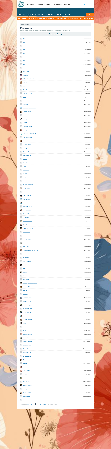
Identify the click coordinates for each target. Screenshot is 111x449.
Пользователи (36, 30)
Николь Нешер (26, 370)
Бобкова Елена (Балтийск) (29, 78)
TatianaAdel (26, 181)
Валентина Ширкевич (28, 228)
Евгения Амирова (27, 348)
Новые (30, 30)
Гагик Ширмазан (27, 217)
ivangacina (25, 173)
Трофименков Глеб (27, 385)
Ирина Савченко (27, 312)
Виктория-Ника (26, 396)
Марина (25, 159)
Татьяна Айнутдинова (28, 202)
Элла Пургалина (27, 388)
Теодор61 (25, 330)
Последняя (44, 404)
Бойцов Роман (26, 71)
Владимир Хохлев (27, 93)
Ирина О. (25, 323)
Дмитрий (25, 104)
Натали (25, 378)
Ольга (24, 192)
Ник (24, 115)
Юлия (24, 97)
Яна (24, 235)
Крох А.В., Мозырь (27, 261)
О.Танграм (25, 119)
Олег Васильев (26, 232)
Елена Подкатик (27, 392)
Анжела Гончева (27, 144)
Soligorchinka (26, 213)
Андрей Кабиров (27, 356)
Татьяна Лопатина (27, 334)
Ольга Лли (25, 89)
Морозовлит (26, 257)
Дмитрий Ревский (27, 206)
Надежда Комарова (27, 239)
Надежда (25, 326)
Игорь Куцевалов (27, 352)
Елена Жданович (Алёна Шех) (30, 283)
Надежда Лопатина (27, 319)
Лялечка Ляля (26, 199)
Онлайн (22, 30)
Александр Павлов (27, 126)
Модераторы (43, 30)
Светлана (25, 122)
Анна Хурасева (26, 188)
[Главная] (21, 24)
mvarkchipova (26, 246)
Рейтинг (26, 30)
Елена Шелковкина (27, 221)
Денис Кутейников (27, 399)
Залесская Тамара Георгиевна (30, 151)
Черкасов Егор (26, 264)
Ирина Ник (25, 254)
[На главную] (21, 4)
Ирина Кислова (26, 275)
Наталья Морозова (27, 316)
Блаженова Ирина (27, 297)
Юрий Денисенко (27, 301)
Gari (24, 86)
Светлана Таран (27, 111)
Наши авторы (50, 30)
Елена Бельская (26, 162)
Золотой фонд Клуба (66, 30)
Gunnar (25, 374)
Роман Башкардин (27, 305)
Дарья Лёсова (26, 381)
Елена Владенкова (27, 224)
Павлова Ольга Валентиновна (30, 133)
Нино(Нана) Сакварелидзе (29, 108)
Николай (25, 100)
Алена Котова (26, 290)
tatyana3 (25, 166)
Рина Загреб (26, 279)
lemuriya (25, 82)
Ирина (24, 177)
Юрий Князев (26, 75)
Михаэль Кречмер (27, 337)
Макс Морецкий (27, 210)
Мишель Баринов (27, 345)
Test (24, 38)
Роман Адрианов (27, 195)
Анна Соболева (26, 359)
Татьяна (25, 272)
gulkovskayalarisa (27, 155)
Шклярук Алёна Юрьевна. (29, 129)
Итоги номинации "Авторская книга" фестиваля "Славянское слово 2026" (27, 18)
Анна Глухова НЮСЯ (28, 367)
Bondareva (25, 243)
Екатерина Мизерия (28, 341)
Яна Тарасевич (26, 148)
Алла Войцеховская (27, 137)
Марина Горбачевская (28, 184)
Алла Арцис (26, 140)
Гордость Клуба (57, 30)
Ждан (24, 268)
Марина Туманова (27, 308)
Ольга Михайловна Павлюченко (30, 250)
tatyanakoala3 (26, 170)
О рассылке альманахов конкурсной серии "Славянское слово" (69, 18)
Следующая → (30, 404)
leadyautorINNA (26, 286)
